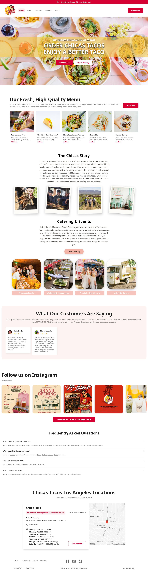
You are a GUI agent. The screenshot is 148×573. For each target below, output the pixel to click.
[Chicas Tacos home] (10, 10)
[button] (16, 399)
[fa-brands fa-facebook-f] (67, 561)
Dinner (42, 464)
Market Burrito (82, 445)
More (56, 10)
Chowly (131, 568)
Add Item (14, 142)
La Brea (52, 474)
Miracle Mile (69, 474)
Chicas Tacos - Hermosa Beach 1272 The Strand (84, 513)
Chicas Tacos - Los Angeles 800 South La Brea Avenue (45, 513)
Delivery (17, 464)
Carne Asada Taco (27, 445)
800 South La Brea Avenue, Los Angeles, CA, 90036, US (47, 520)
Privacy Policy (29, 568)
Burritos (50, 455)
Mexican (12, 455)
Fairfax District (17, 474)
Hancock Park (44, 474)
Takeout (26, 464)
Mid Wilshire (60, 474)
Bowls (56, 455)
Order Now (135, 10)
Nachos (44, 455)
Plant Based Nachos (41, 445)
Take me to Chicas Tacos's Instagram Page (74, 419)
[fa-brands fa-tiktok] (80, 561)
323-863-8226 (33, 525)
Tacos (39, 455)
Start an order (77, 543)
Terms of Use (18, 568)
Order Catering (74, 251)
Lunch (34, 464)
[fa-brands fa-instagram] (74, 561)
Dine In (11, 464)
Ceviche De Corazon (55, 445)
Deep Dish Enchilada (70, 445)
